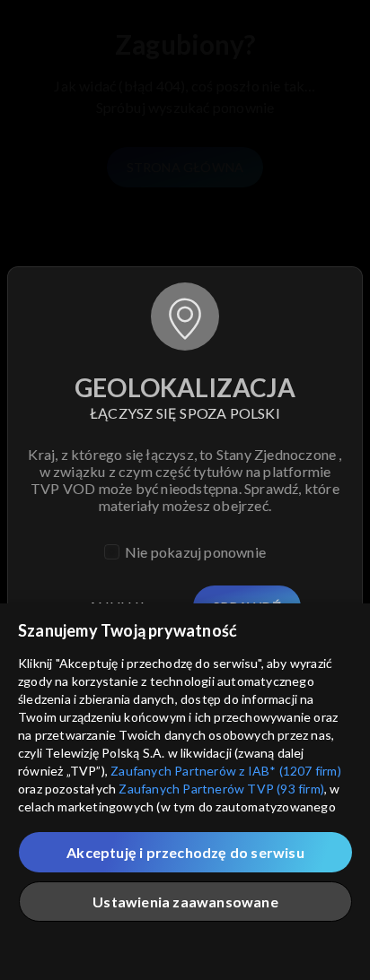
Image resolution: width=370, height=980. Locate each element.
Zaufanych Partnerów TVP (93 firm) (221, 788)
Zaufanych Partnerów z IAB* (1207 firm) (225, 770)
